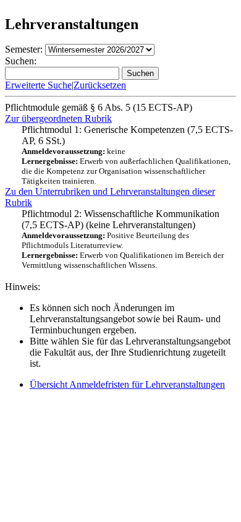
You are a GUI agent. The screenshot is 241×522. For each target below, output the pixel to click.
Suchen (140, 73)
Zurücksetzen (100, 85)
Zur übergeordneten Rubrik (58, 118)
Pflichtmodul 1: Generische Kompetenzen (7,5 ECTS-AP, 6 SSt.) (127, 155)
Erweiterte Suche (38, 85)
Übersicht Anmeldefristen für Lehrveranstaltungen (127, 384)
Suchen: (20, 61)
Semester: (24, 49)
